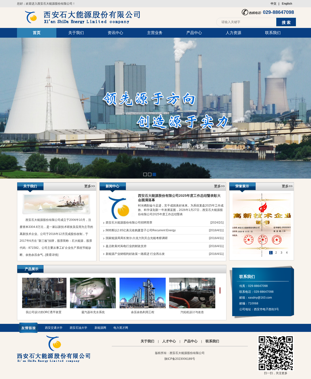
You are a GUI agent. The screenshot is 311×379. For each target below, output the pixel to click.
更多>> (89, 186)
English (287, 3)
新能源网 (100, 327)
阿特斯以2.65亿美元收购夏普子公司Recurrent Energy (141, 230)
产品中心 (194, 33)
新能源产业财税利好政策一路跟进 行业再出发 (135, 254)
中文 (273, 3)
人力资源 (233, 33)
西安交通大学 (53, 327)
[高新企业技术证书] (262, 225)
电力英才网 (120, 327)
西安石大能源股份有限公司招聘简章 (129, 222)
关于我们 (76, 33)
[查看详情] (51, 255)
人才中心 (169, 341)
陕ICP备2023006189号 (179, 359)
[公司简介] (56, 214)
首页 (37, 33)
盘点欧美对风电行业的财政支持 (126, 246)
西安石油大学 (78, 327)
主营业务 (155, 33)
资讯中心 (115, 33)
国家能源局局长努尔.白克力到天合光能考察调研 (137, 238)
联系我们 (273, 33)
